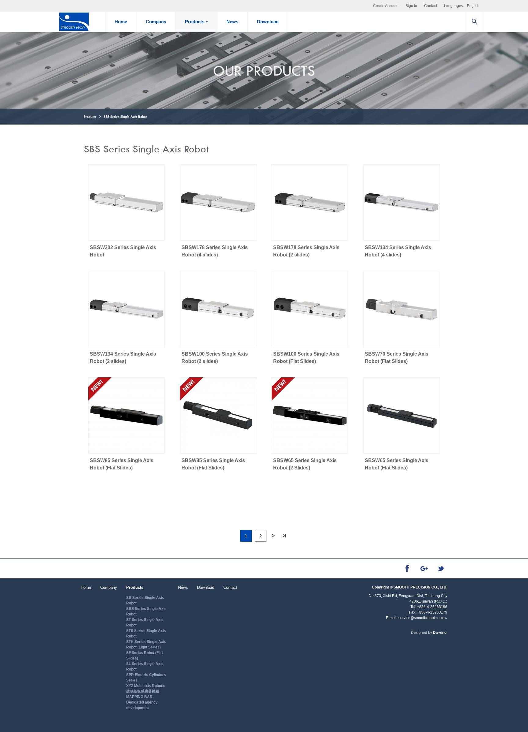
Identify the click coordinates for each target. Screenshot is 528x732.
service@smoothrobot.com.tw (422, 618)
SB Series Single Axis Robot (145, 600)
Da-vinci (440, 632)
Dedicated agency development (142, 705)
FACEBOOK (407, 568)
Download (268, 21)
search (474, 22)
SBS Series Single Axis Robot (146, 611)
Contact (430, 6)
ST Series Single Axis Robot (144, 622)
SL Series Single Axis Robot (144, 666)
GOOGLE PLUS (424, 568)
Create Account (385, 6)
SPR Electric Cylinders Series (146, 677)
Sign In (411, 6)
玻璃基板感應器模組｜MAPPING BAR (144, 694)
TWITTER (440, 568)
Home (121, 21)
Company (156, 21)
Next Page (273, 536)
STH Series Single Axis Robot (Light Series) (146, 644)
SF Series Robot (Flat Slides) (144, 655)
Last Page (284, 536)
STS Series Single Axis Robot (146, 633)
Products (194, 21)
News (232, 21)
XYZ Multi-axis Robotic (145, 686)
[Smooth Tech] (73, 22)
